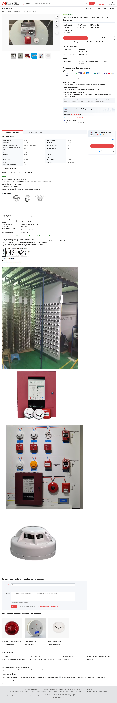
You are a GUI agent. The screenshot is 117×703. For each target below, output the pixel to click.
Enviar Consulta (75, 38)
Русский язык (44, 691)
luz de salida (5, 656)
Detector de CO (90, 662)
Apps (105, 8)
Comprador (88, 8)
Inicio (3, 11)
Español (26, 691)
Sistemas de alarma (102, 677)
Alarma (34, 11)
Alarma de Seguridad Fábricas (27, 677)
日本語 (76, 691)
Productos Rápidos (81, 689)
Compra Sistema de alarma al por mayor (13, 681)
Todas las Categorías (9, 8)
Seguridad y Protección (11, 11)
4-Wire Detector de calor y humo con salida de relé (42, 659)
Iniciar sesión (112, 4)
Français (38, 691)
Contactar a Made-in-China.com (68, 689)
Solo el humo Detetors (63, 659)
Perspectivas (89, 689)
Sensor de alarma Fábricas (68, 677)
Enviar (14, 606)
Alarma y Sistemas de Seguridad (24, 11)
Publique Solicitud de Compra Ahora (48, 606)
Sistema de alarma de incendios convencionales (13, 659)
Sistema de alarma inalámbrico (66, 656)
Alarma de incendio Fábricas (10, 677)
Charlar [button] (104, 38)
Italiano (50, 691)
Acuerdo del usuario (44, 689)
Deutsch (56, 691)
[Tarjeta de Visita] (113, 139)
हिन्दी (80, 691)
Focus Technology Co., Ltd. (55, 694)
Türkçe (89, 691)
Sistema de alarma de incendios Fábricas (48, 677)
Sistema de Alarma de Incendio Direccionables (98, 656)
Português (32, 691)
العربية (67, 691)
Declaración (35, 689)
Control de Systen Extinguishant (66, 662)
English (21, 691)
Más (3, 684)
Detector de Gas (34, 662)
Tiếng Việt (95, 691)
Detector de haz (91, 659)
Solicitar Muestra (99, 42)
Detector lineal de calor (35, 656)
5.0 (96, 135)
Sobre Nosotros (28, 689)
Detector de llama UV (7, 662)
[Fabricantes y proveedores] (10, 3)
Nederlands (61, 691)
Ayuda (98, 8)
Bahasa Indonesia (103, 691)
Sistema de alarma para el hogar (86, 677)
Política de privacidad (55, 689)
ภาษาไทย (85, 691)
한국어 (71, 691)
